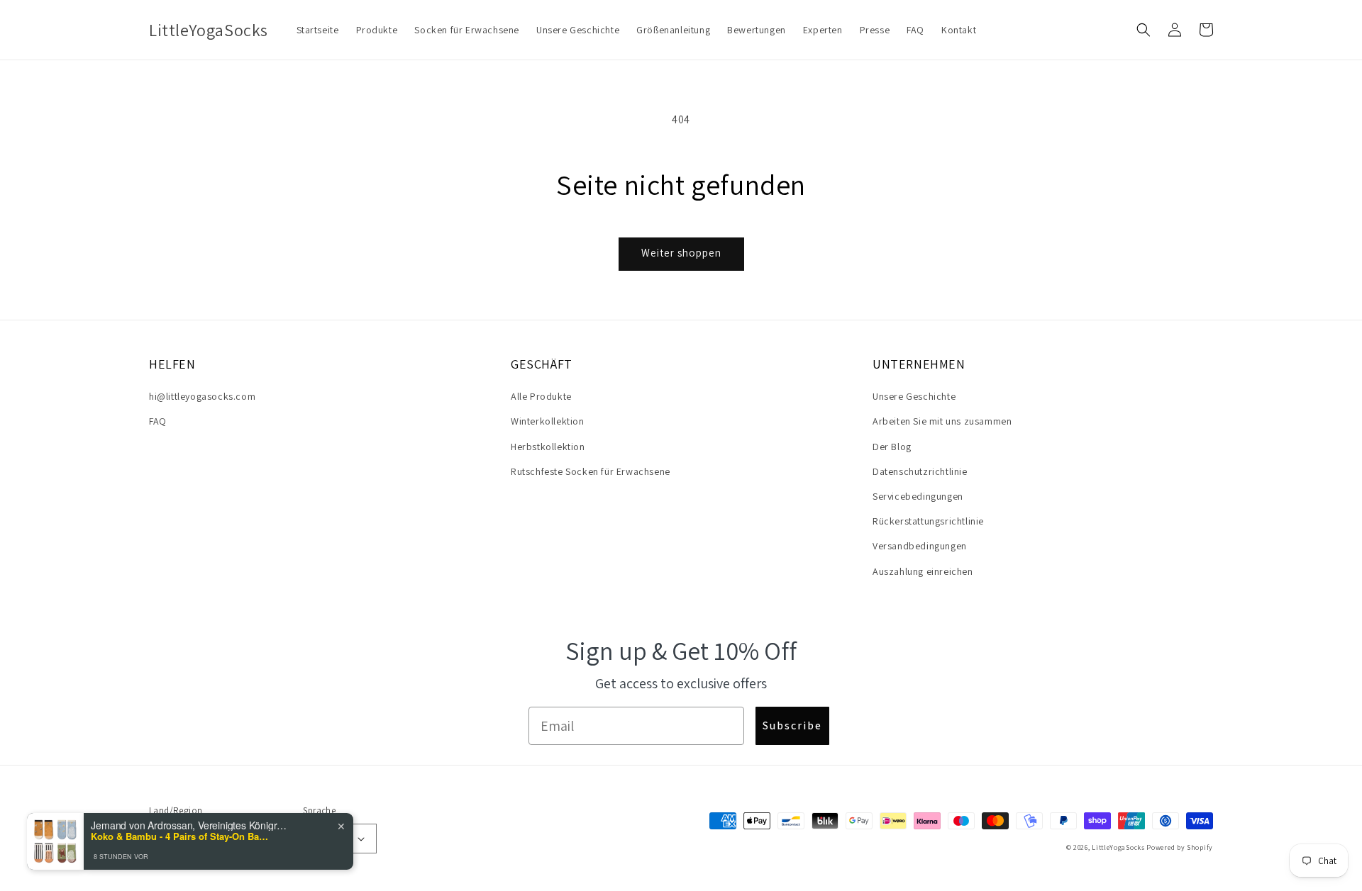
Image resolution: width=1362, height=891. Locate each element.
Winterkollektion (548, 421)
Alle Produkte (541, 396)
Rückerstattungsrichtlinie (928, 521)
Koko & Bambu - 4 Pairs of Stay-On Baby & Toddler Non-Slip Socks (179, 836)
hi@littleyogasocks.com (202, 396)
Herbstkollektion (548, 446)
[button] (1143, 29)
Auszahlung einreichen (923, 571)
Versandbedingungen (920, 545)
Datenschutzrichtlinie (920, 471)
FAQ (158, 421)
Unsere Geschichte (914, 396)
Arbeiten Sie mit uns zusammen (942, 421)
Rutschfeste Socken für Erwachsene (590, 471)
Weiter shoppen (681, 252)
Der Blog (892, 446)
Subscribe (792, 725)
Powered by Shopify (1179, 847)
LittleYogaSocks (1118, 847)
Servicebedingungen (918, 496)
